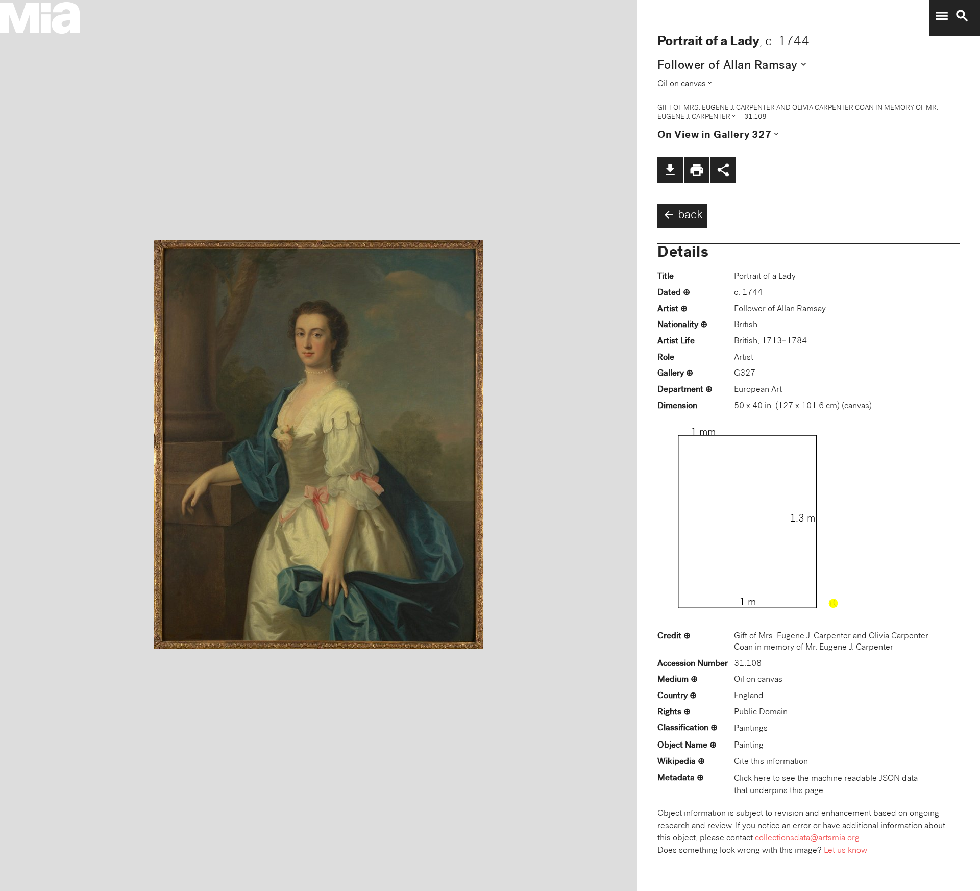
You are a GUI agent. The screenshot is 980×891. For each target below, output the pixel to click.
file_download (670, 170)
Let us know (845, 851)
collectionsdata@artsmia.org (807, 838)
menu (941, 15)
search (962, 15)
